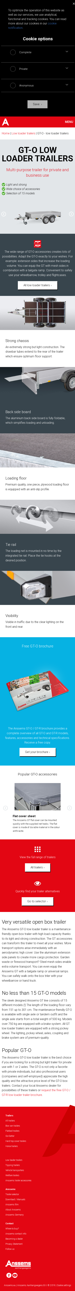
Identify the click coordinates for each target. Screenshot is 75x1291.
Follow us (10, 1249)
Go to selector (36, 901)
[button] (67, 51)
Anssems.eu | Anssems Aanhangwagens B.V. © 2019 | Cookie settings (37, 1285)
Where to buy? (12, 1228)
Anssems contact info (15, 1233)
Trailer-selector (12, 1194)
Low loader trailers (23, 133)
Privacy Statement (14, 1244)
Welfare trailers (12, 1175)
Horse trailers (11, 1146)
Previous (2, 212)
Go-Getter (9, 1136)
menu (69, 122)
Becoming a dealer (14, 1239)
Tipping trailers (12, 1165)
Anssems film (12, 1204)
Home (6, 133)
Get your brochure (36, 752)
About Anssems (13, 1209)
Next (73, 215)
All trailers (37, 867)
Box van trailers (12, 1126)
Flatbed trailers (12, 1131)
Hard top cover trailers (15, 1141)
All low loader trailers (36, 285)
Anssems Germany (14, 1215)
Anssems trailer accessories (18, 1180)
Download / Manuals (15, 1199)
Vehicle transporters (14, 1170)
